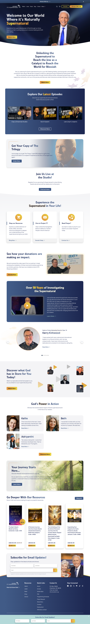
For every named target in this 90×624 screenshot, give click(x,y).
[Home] (13, 6)
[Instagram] (71, 586)
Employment (40, 607)
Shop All (79, 498)
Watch (23, 6)
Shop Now (12, 240)
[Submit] (55, 570)
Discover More (45, 129)
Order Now (16, 161)
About (43, 6)
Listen (27, 6)
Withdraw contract (42, 609)
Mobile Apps (40, 591)
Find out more (45, 189)
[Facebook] (68, 586)
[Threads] (82, 586)
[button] (83, 1)
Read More (45, 347)
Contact (39, 604)
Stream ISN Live (76, 6)
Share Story (40, 602)
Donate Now (12, 275)
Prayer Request (41, 599)
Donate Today (39, 240)
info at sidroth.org (54, 592)
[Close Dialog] (88, 616)
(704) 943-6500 (54, 590)
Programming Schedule (43, 596)
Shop (35, 6)
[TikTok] (79, 586)
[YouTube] (76, 586)
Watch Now (12, 37)
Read (31, 6)
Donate (65, 6)
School (38, 6)
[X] (74, 586)
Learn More (51, 316)
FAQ (38, 594)
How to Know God (12, 587)
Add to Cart (13, 545)
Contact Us (65, 240)
